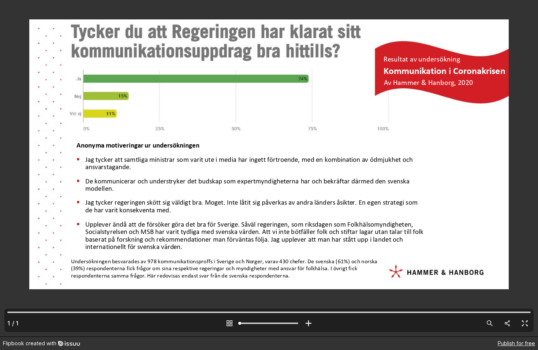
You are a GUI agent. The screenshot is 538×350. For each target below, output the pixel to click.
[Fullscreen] (525, 323)
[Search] (489, 323)
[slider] (269, 323)
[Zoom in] (308, 323)
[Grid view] (229, 323)
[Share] (507, 323)
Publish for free (516, 343)
